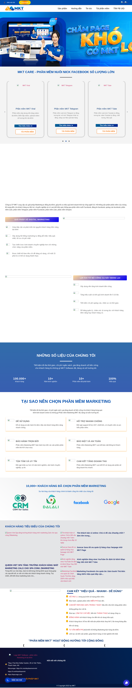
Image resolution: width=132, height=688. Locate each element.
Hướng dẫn (76, 8)
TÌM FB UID (118, 8)
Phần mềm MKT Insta (66, 107)
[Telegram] (57, 667)
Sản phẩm (62, 8)
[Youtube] (53, 667)
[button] (2, 39)
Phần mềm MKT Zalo (107, 109)
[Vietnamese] (126, 2)
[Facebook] (48, 667)
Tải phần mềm (102, 8)
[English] (123, 2)
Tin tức (89, 8)
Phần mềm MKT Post (25, 109)
